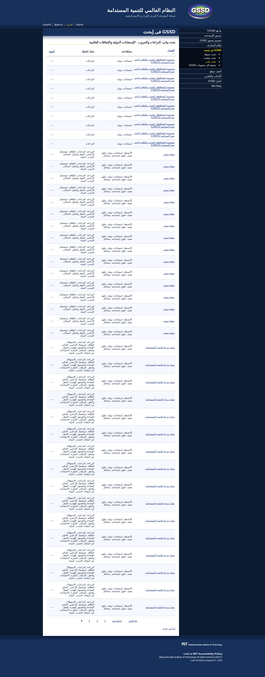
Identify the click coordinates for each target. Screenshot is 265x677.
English (79, 24)
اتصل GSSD (214, 81)
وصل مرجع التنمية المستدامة (160, 347)
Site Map (216, 85)
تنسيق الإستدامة (212, 35)
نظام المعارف (214, 45)
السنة (52, 51)
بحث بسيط (210, 54)
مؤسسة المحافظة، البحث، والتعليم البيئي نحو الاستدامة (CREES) (154, 61)
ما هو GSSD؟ (214, 30)
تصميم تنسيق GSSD (210, 40)
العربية (69, 24)
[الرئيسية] (200, 11)
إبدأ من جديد (169, 628)
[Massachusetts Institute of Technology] (132, 644)
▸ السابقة (117, 621)
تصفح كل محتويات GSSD (202, 65)
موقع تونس (169, 154)
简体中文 (58, 25)
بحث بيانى (210, 61)
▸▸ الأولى (132, 621)
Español (47, 24)
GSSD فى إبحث (212, 50)
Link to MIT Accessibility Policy (203, 653)
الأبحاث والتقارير (212, 76)
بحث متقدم (210, 57)
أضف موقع (215, 71)
